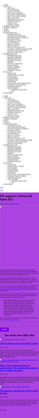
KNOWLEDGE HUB (10, 32)
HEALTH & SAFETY (14, 44)
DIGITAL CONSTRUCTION (16, 47)
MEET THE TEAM (13, 18)
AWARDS (10, 62)
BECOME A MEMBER (14, 57)
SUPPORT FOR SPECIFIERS (17, 50)
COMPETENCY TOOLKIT (15, 75)
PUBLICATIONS (12, 65)
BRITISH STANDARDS (15, 52)
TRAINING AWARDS (14, 86)
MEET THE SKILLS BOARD (16, 16)
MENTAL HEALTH (13, 45)
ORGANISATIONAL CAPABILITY (18, 37)
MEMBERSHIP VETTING (15, 19)
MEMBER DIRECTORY (11, 26)
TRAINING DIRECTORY (19, 89)
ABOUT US (7, 6)
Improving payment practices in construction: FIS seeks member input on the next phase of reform (19, 367)
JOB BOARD (11, 81)
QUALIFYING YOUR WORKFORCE (19, 83)
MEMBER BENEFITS (14, 58)
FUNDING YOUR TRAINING (16, 85)
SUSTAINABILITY (13, 42)
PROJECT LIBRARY (10, 27)
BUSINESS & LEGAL (14, 41)
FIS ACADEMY (12, 76)
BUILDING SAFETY (13, 39)
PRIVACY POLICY (13, 24)
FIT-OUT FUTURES (13, 11)
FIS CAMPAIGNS (13, 10)
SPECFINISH (8, 93)
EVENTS (7, 31)
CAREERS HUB (12, 80)
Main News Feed (14, 204)
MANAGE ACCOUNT (14, 60)
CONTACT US (12, 23)
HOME (6, 5)
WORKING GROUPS (14, 21)
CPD (12, 91)
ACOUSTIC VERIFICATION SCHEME (19, 49)
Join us (1, 187)
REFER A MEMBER (13, 67)
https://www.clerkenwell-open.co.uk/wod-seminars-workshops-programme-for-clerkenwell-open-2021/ (18, 288)
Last (4, 410)
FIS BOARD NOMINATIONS (16, 14)
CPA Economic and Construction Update (19, 343)
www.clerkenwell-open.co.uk (11, 319)
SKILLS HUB (8, 72)
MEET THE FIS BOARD (15, 13)
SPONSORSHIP (12, 68)
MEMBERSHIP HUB (10, 54)
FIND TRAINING (12, 88)
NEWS (6, 29)
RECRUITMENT (12, 78)
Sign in (1, 190)
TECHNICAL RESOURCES (16, 36)
